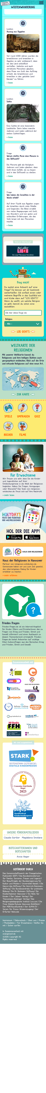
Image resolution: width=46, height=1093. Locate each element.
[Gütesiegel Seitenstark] (23, 758)
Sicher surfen (14, 925)
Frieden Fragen (10, 623)
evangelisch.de (9, 933)
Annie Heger (23, 856)
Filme (22, 434)
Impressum (7, 920)
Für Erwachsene (24, 923)
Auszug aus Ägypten (16, 31)
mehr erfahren (10, 575)
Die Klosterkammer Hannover (21, 892)
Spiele (8, 416)
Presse (42, 920)
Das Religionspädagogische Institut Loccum (20, 900)
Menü (41, 2)
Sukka (9, 101)
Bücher (8, 434)
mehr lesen (9, 495)
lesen (10, 82)
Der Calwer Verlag (19, 896)
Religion (8, 319)
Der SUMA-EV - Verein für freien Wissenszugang (21, 907)
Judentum (23, 23)
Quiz (37, 416)
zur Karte (23, 394)
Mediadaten (9, 923)
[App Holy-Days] (23, 521)
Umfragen (22, 416)
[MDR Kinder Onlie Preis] (23, 809)
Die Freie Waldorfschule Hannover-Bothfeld (22, 902)
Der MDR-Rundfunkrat (13, 906)
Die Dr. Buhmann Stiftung (22, 891)
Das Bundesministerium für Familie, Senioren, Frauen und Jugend (21, 877)
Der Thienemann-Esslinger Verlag (18, 897)
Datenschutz (20, 920)
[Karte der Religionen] (23, 379)
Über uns (32, 920)
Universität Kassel (30, 883)
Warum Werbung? (23, 242)
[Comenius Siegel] (23, 783)
